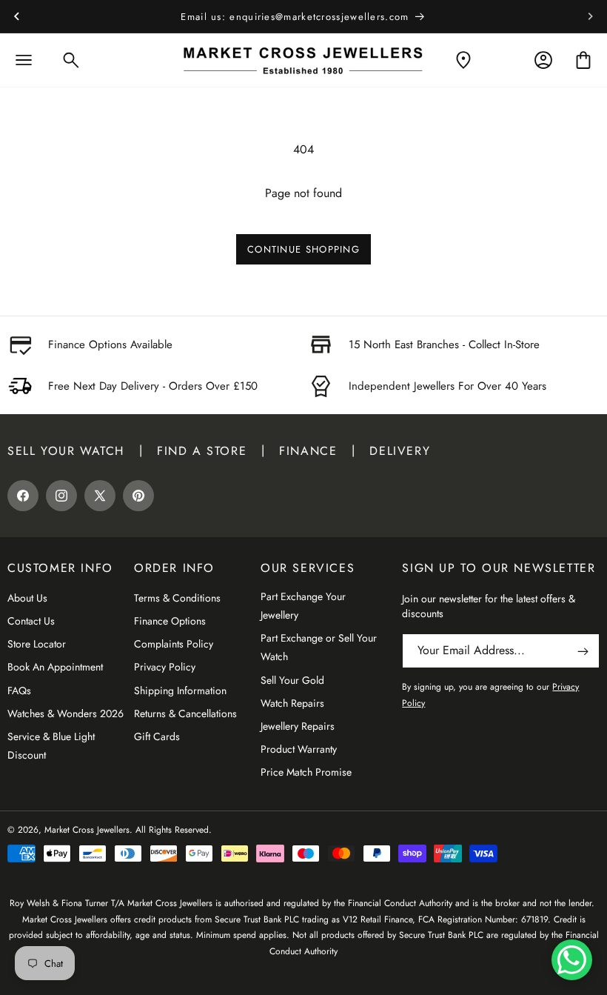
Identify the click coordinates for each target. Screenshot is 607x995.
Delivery (399, 450)
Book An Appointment (55, 666)
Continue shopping (303, 249)
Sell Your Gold (292, 680)
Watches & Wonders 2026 (65, 713)
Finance (308, 450)
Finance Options (170, 620)
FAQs (19, 690)
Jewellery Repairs (298, 726)
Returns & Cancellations (185, 713)
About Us (27, 597)
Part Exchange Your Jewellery (303, 605)
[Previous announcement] (16, 16)
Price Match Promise (306, 772)
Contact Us (31, 620)
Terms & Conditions (177, 597)
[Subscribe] (582, 650)
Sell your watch (65, 450)
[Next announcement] (590, 16)
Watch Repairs (292, 703)
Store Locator (36, 643)
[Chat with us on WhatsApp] (571, 959)
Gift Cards (157, 736)
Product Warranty (299, 749)
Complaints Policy (173, 643)
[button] (23, 60)
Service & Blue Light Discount (51, 745)
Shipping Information (180, 690)
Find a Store (202, 450)
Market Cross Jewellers (87, 829)
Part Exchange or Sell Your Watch (319, 647)
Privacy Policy (164, 666)
